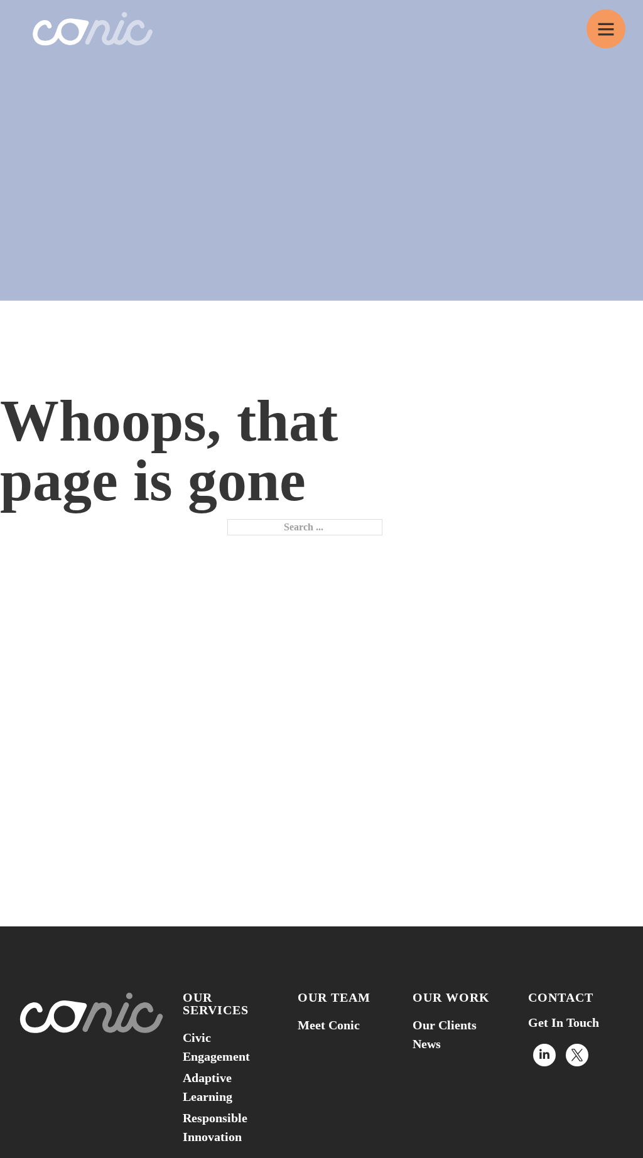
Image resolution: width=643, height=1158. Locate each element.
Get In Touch (563, 1022)
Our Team (334, 997)
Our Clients (445, 1025)
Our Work (451, 997)
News (427, 1044)
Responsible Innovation (215, 1127)
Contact (560, 997)
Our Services (216, 1003)
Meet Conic (329, 1025)
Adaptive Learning (207, 1087)
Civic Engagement (216, 1047)
